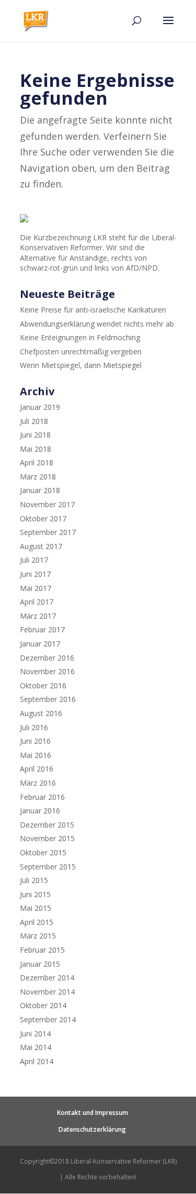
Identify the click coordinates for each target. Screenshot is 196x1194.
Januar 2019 (40, 407)
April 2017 (36, 602)
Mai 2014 (35, 1047)
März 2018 (38, 477)
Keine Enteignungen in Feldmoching (80, 337)
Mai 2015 (35, 908)
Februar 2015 (42, 950)
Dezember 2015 (47, 825)
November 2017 (47, 504)
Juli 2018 (34, 421)
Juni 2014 (35, 1034)
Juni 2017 (35, 574)
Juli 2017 (34, 560)
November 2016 (47, 671)
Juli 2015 (34, 880)
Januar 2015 (40, 964)
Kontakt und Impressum (92, 1112)
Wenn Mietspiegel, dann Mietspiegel (81, 365)
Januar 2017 (40, 644)
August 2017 (41, 546)
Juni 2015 (35, 894)
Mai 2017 (35, 588)
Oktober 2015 (43, 852)
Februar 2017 (42, 629)
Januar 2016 (40, 811)
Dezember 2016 (47, 658)
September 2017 (48, 532)
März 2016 (38, 783)
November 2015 (47, 838)
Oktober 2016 (43, 685)
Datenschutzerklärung (92, 1129)
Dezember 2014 (47, 978)
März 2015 (38, 936)
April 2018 (36, 462)
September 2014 (48, 1019)
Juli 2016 (34, 727)
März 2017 (38, 616)
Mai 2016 (35, 755)
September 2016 (48, 699)
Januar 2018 (40, 490)
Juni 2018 (35, 435)
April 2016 (36, 769)
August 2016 (41, 713)
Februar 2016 (42, 797)
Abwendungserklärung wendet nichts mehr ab (97, 324)
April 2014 (36, 1061)
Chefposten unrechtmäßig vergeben (81, 351)
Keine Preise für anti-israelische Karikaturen (93, 310)
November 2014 (47, 992)
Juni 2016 (35, 741)
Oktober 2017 (43, 518)
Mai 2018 (35, 449)
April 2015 (36, 922)
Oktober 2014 (43, 1005)
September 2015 (48, 867)
